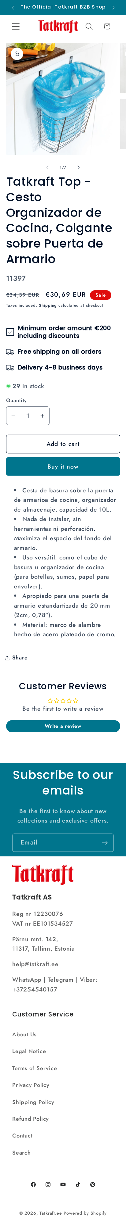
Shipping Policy (33, 1102)
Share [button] (20, 658)
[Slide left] (47, 167)
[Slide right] (78, 167)
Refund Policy (30, 1119)
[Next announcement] (113, 7)
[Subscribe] (104, 843)
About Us (24, 1034)
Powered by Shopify (85, 1213)
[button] (15, 26)
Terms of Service (34, 1068)
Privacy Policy (31, 1085)
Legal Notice (29, 1051)
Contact (22, 1136)
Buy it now (63, 466)
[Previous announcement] (13, 7)
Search (21, 1153)
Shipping (48, 305)
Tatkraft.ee (50, 1213)
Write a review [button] (63, 726)
